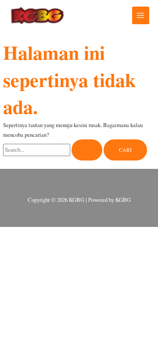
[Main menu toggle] (140, 15)
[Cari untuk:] (53, 149)
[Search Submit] (87, 150)
